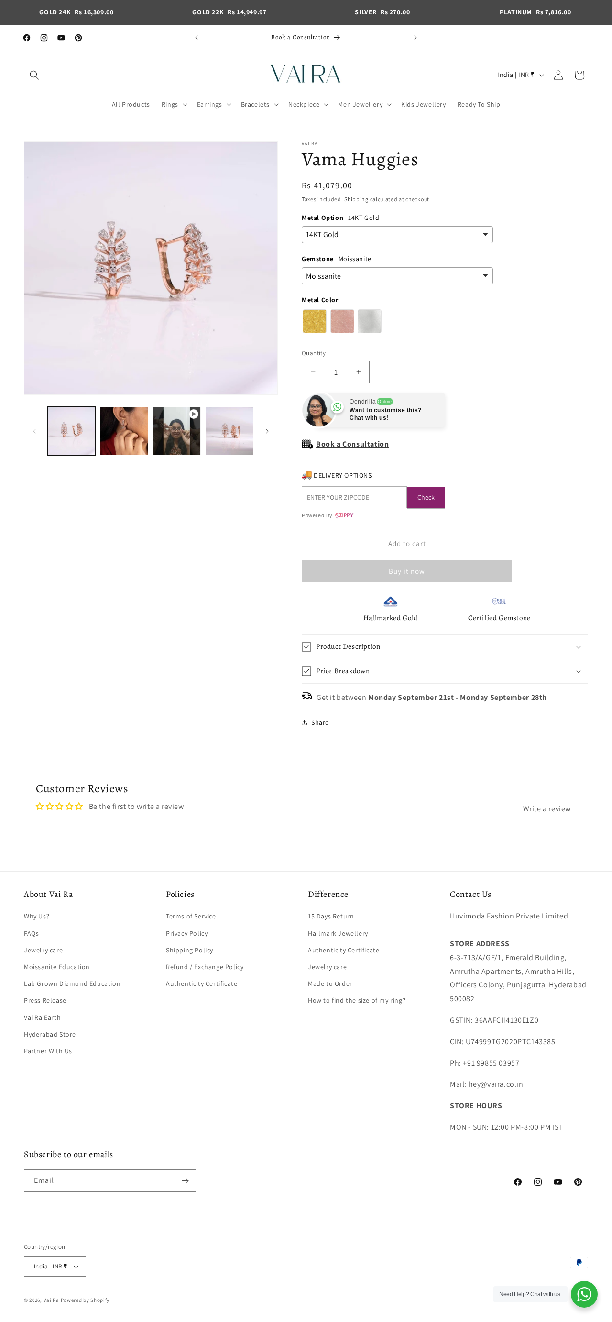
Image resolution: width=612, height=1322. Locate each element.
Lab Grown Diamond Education (72, 983)
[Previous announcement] (196, 38)
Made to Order (330, 983)
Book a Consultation (352, 444)
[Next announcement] (415, 38)
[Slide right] (267, 431)
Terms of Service (191, 916)
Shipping (356, 199)
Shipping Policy (189, 950)
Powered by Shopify (85, 1300)
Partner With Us (48, 1051)
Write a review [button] (547, 809)
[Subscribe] (185, 1180)
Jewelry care (43, 950)
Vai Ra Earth (42, 1017)
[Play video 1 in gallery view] (177, 431)
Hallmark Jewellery (338, 933)
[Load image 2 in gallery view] (124, 431)
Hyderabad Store (50, 1034)
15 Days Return (331, 916)
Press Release (45, 1000)
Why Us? (36, 916)
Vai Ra (51, 1300)
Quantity (314, 353)
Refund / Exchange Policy (204, 966)
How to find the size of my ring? (356, 1000)
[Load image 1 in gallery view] (71, 431)
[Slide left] (34, 431)
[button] (34, 75)
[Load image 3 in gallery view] (229, 431)
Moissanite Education (57, 966)
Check (426, 497)
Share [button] (320, 722)
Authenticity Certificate (201, 983)
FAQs (31, 933)
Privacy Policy (187, 933)
